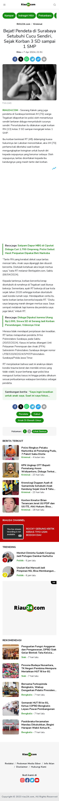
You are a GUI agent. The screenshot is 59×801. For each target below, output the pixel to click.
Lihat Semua (39, 431)
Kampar (9, 15)
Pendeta (23, 414)
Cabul (37, 414)
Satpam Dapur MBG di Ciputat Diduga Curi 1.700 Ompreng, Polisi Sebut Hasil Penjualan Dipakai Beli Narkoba (30, 249)
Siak (23, 657)
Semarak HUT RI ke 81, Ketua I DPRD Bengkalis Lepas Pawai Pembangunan (38, 706)
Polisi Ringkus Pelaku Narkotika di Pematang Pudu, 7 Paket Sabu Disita (38, 451)
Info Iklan (49, 763)
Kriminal (37, 24)
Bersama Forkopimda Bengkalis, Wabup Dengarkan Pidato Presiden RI (38, 687)
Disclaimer (22, 766)
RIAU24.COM (10, 110)
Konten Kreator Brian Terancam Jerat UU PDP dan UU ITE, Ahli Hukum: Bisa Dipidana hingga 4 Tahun (38, 503)
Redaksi (9, 763)
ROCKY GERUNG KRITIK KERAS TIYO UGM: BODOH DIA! (40, 532)
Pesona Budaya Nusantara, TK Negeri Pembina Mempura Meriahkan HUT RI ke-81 (38, 668)
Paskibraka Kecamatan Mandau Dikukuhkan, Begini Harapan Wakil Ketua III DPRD (37, 724)
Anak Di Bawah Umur (29, 420)
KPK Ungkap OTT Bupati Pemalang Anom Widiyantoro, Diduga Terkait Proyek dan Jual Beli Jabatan (38, 468)
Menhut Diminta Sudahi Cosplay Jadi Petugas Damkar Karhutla (36, 554)
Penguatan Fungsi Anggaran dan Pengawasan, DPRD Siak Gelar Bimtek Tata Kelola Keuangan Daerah (38, 649)
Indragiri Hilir (26, 15)
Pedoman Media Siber (29, 763)
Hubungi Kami (38, 766)
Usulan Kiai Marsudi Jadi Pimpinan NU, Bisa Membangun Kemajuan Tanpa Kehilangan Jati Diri (36, 569)
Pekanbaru (45, 15)
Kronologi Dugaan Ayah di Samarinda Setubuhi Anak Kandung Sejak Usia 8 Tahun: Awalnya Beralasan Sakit (38, 486)
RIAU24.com (23, 24)
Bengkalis (26, 694)
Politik (20, 560)
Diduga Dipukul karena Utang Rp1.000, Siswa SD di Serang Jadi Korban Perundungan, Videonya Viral (29, 321)
